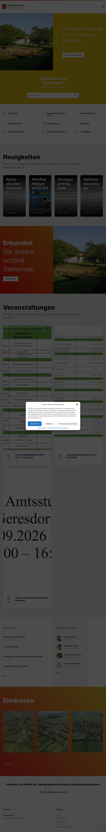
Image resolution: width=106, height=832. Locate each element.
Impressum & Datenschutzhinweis (57, 428)
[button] (77, 404)
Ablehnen (49, 424)
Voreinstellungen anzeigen (67, 424)
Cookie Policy (42, 428)
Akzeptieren (34, 424)
